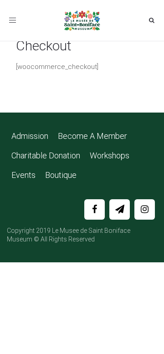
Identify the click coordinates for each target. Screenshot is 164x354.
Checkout (44, 46)
